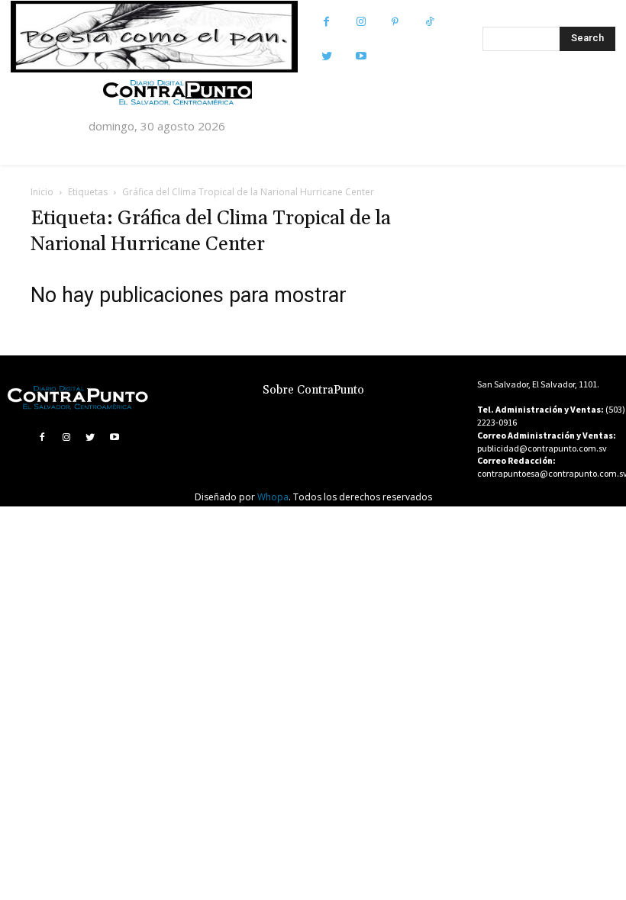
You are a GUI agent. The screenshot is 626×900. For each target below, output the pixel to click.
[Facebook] (326, 21)
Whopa (273, 496)
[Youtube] (360, 56)
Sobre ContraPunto (313, 390)
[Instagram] (360, 21)
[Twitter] (326, 56)
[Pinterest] (395, 21)
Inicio (42, 191)
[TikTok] (429, 21)
